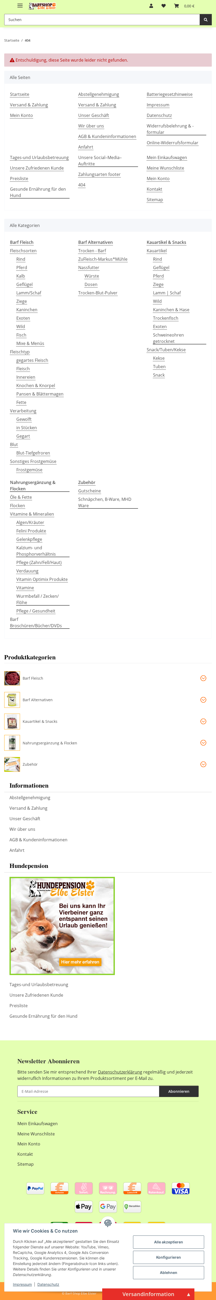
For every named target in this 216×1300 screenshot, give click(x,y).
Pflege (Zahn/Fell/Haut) (39, 562)
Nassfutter (88, 267)
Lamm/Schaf (28, 293)
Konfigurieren (168, 1257)
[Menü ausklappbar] (20, 3)
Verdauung (27, 571)
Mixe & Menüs (30, 343)
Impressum (22, 1284)
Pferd (21, 267)
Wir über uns (91, 126)
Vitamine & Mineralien (32, 514)
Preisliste (19, 178)
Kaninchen (26, 310)
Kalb (20, 276)
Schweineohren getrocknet (168, 338)
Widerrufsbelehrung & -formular (170, 129)
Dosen (91, 284)
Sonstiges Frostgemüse (33, 461)
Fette (21, 402)
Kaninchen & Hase (171, 310)
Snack (159, 375)
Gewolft (24, 419)
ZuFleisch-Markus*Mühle (102, 259)
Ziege (21, 301)
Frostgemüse (29, 470)
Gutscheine (89, 491)
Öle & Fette (21, 497)
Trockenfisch (165, 318)
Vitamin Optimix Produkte (42, 579)
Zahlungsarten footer (99, 174)
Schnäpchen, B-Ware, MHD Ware (104, 502)
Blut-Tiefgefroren (33, 453)
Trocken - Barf (92, 251)
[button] (151, 6)
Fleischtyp (20, 352)
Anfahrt (85, 147)
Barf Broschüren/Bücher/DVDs (36, 622)
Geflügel (24, 284)
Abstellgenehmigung (98, 94)
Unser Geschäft (93, 115)
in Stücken (26, 428)
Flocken (17, 505)
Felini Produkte (31, 531)
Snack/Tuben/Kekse (166, 350)
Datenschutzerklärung (120, 1072)
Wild (20, 326)
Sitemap (155, 199)
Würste (92, 276)
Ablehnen (168, 1272)
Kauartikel (157, 251)
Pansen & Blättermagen (39, 394)
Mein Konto (21, 115)
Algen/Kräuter (30, 522)
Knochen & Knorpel (35, 385)
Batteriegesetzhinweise (170, 94)
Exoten (23, 318)
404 (81, 185)
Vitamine (25, 588)
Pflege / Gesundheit (35, 611)
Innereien (25, 377)
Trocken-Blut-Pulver (97, 293)
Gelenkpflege (29, 539)
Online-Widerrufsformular (172, 143)
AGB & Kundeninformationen (107, 136)
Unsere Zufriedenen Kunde (37, 168)
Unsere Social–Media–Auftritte (100, 161)
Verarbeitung (23, 411)
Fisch (21, 335)
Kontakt (154, 189)
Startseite (19, 94)
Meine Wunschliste (165, 168)
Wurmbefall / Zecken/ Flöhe (37, 599)
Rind (20, 259)
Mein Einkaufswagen (167, 157)
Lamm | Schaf (167, 293)
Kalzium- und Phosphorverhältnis (36, 551)
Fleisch (23, 369)
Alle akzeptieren (168, 1242)
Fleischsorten (23, 251)
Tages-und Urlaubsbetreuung (39, 157)
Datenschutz (48, 1284)
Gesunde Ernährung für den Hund (38, 192)
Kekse (159, 358)
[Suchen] (206, 19)
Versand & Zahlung (29, 105)
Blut (14, 444)
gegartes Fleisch (32, 360)
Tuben (159, 366)
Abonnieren (178, 1091)
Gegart (23, 436)
